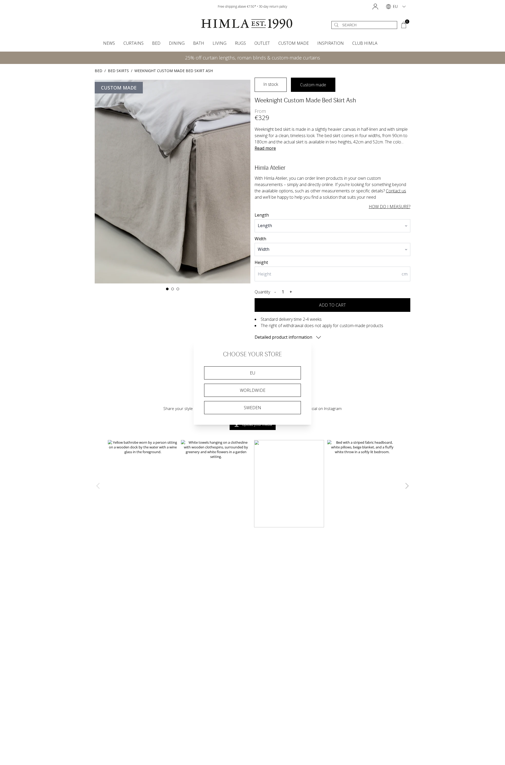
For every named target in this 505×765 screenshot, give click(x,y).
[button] (375, 6)
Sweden (252, 408)
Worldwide (252, 390)
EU (252, 373)
